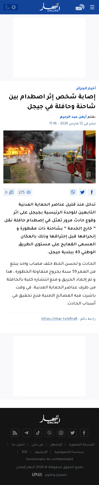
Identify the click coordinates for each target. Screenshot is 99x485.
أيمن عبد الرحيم (73, 117)
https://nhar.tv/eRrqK (59, 319)
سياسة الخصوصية (69, 452)
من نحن (37, 445)
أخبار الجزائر (86, 89)
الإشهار (56, 445)
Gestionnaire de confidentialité (49, 459)
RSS (24, 452)
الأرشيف (41, 452)
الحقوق (68, 467)
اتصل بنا (18, 445)
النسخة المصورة (81, 445)
